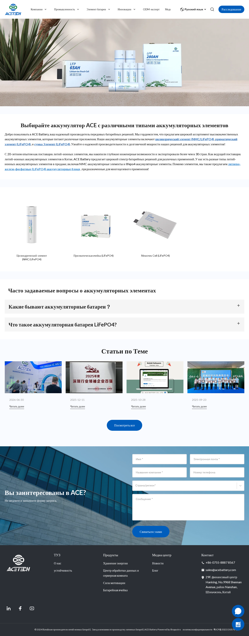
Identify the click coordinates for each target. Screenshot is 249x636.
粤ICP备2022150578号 (225, 629)
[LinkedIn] (8, 608)
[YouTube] (32, 608)
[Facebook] (20, 608)
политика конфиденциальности (197, 629)
